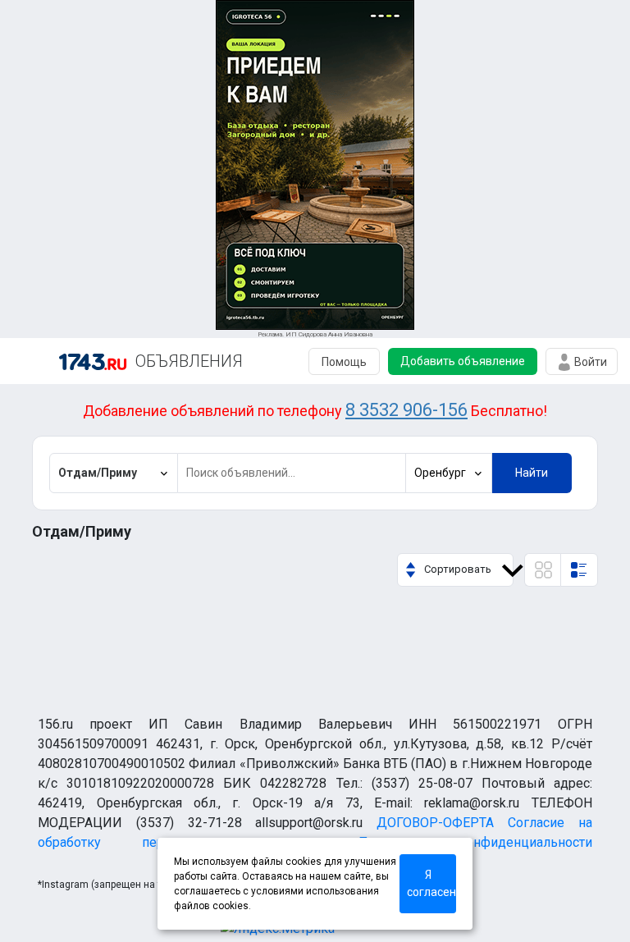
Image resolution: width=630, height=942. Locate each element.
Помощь (344, 361)
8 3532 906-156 (406, 410)
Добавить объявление (462, 361)
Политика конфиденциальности (474, 842)
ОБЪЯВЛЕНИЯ (189, 361)
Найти (531, 472)
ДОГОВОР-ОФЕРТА (435, 822)
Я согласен (431, 883)
